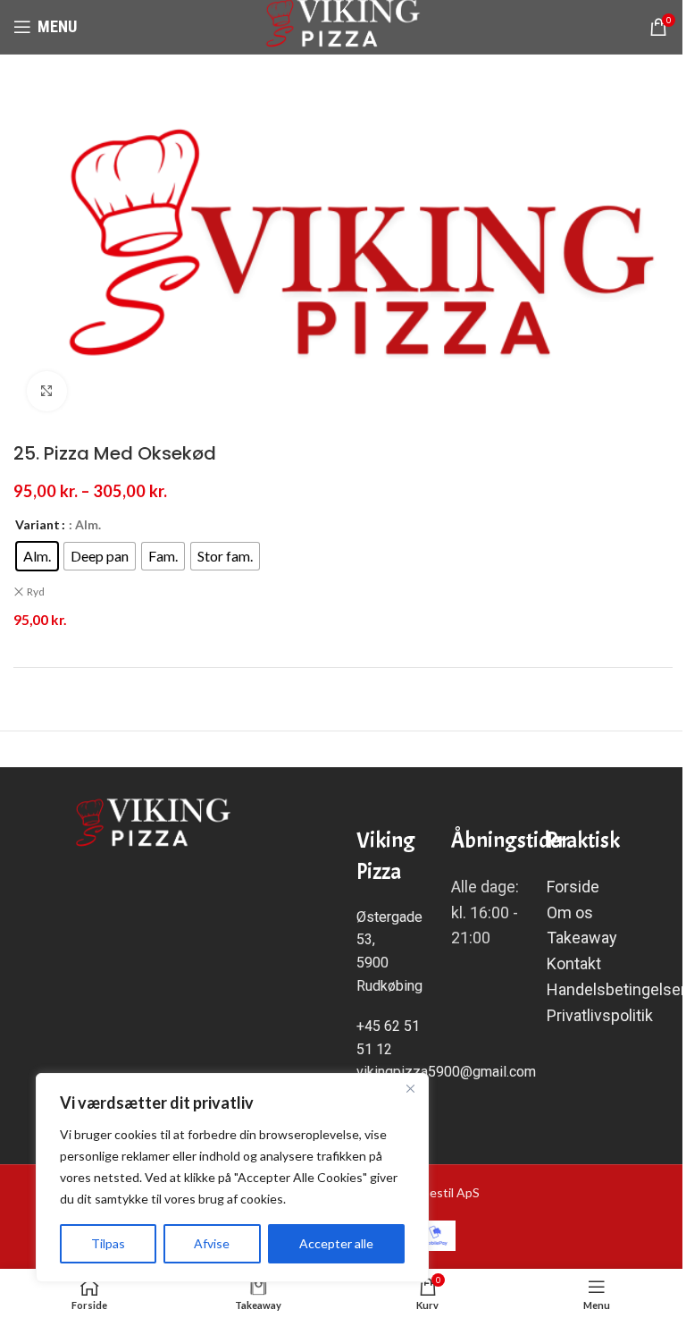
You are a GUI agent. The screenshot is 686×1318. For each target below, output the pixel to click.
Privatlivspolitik (600, 1015)
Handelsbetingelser (616, 989)
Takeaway (582, 937)
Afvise (212, 1243)
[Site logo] (343, 25)
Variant (37, 524)
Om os (570, 912)
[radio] (37, 556)
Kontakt (576, 963)
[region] (232, 1177)
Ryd (36, 591)
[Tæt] (410, 1088)
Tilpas (108, 1243)
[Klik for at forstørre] (47, 391)
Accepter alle (336, 1243)
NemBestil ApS (438, 1192)
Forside (573, 886)
